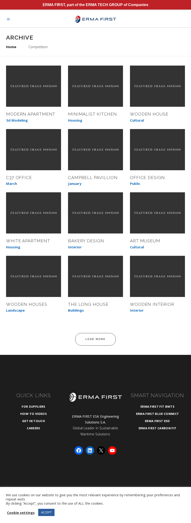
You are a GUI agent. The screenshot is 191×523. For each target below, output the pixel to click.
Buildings (76, 310)
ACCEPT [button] (46, 512)
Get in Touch (33, 421)
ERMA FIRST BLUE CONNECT (157, 414)
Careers (33, 428)
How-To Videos (33, 414)
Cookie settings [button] (21, 512)
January (75, 183)
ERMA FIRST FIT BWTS (157, 406)
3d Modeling (17, 120)
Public (135, 183)
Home (11, 46)
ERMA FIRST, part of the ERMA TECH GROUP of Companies (95, 5)
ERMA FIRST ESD (157, 421)
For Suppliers (33, 406)
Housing (75, 120)
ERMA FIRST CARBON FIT (158, 428)
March (11, 183)
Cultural (137, 120)
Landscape (15, 310)
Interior (75, 247)
